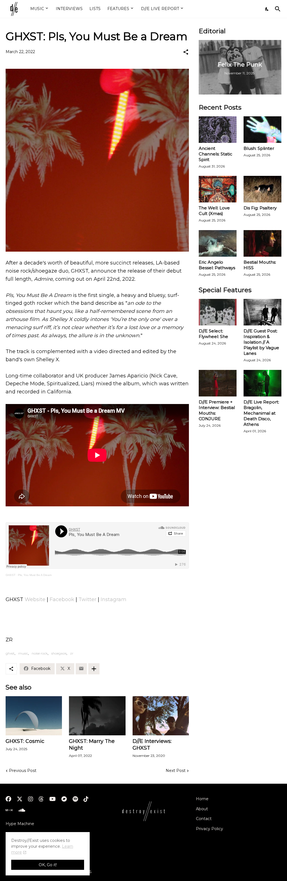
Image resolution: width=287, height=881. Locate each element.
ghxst (10, 653)
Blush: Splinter (259, 148)
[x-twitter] (19, 799)
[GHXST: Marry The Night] (97, 715)
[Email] (81, 668)
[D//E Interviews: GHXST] (161, 715)
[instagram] (30, 799)
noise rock (40, 653)
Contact (204, 818)
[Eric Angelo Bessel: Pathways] (218, 243)
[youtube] (52, 799)
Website (35, 599)
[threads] (41, 799)
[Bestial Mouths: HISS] (262, 243)
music (23, 653)
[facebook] (8, 799)
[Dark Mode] (267, 9)
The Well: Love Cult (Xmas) (214, 210)
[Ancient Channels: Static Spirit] (218, 129)
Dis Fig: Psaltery (260, 208)
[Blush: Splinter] (262, 129)
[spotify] (75, 799)
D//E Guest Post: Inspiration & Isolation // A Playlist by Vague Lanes (261, 342)
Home (202, 798)
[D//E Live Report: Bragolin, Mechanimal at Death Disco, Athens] (262, 383)
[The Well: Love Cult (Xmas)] (218, 189)
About (202, 808)
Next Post (176, 770)
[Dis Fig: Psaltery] (262, 189)
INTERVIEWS (69, 8)
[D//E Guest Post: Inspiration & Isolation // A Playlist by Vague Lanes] (262, 312)
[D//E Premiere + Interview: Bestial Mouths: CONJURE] (218, 383)
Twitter (87, 599)
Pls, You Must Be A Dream (35, 575)
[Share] (186, 52)
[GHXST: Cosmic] (34, 715)
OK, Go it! (48, 864)
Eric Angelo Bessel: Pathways (217, 264)
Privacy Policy (209, 828)
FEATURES (118, 8)
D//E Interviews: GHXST (152, 744)
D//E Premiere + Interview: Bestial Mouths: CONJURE (217, 410)
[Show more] (93, 668)
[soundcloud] (21, 810)
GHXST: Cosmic (25, 741)
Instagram (113, 599)
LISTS (95, 8)
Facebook (62, 599)
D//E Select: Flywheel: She (213, 333)
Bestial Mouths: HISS (260, 264)
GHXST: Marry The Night (92, 744)
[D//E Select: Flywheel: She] (218, 312)
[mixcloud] (9, 810)
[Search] (276, 9)
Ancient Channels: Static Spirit (215, 154)
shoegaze (58, 653)
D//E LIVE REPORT (160, 8)
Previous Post (22, 770)
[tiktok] (86, 799)
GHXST (10, 575)
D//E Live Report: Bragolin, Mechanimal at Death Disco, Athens (261, 413)
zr (71, 653)
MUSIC (37, 8)
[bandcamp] (64, 799)
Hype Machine (20, 823)
